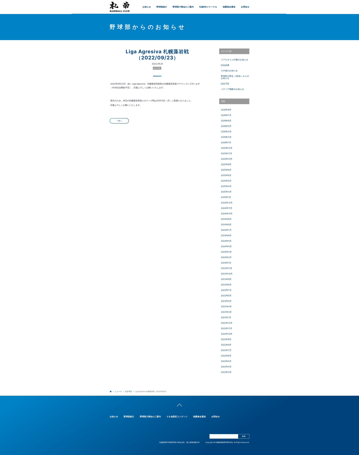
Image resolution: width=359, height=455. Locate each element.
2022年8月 (226, 344)
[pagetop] (179, 405)
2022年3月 (226, 372)
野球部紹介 (162, 7)
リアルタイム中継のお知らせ (234, 59)
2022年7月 (226, 350)
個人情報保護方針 (193, 442)
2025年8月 (226, 169)
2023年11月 (226, 268)
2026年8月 (226, 109)
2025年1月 (226, 197)
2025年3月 (226, 191)
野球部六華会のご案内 (183, 7)
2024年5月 (226, 241)
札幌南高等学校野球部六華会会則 (172, 442)
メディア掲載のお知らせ (232, 89)
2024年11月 (226, 208)
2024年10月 (227, 213)
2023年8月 (226, 284)
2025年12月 (226, 148)
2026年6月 (226, 120)
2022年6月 (226, 355)
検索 (244, 436)
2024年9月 (226, 219)
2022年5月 (226, 361)
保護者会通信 (229, 7)
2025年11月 (226, 153)
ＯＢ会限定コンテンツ (176, 416)
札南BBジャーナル (208, 7)
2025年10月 (226, 159)
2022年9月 (226, 339)
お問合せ (245, 7)
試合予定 (157, 68)
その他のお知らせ (229, 70)
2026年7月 (226, 115)
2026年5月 (226, 126)
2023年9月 (226, 279)
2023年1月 (226, 317)
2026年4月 (226, 131)
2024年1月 (226, 262)
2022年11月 (226, 328)
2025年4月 (226, 186)
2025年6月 (226, 175)
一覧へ (119, 121)
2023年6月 (226, 295)
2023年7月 (226, 290)
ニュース (118, 391)
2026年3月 (226, 137)
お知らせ (146, 7)
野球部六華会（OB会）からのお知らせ (235, 77)
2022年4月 (226, 366)
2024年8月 (226, 224)
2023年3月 (226, 312)
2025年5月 (226, 180)
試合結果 (225, 65)
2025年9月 (226, 164)
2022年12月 (226, 323)
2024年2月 (226, 257)
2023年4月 (226, 306)
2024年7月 (226, 230)
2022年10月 (226, 333)
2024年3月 (226, 251)
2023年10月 (227, 273)
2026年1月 (226, 142)
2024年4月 (226, 246)
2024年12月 (227, 202)
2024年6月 (226, 235)
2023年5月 (226, 301)
